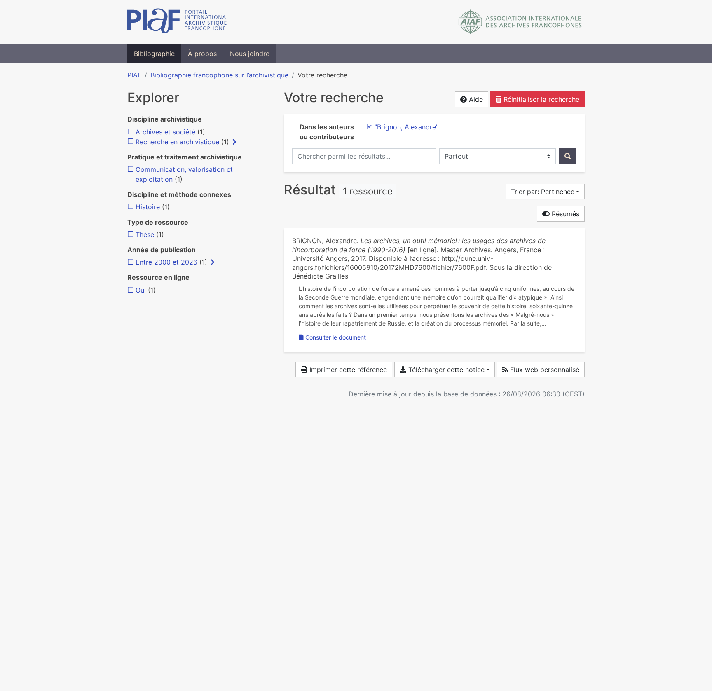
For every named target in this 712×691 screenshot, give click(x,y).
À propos (202, 53)
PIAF (134, 75)
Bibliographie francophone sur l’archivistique (219, 75)
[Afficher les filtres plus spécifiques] (234, 142)
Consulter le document (335, 337)
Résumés (564, 214)
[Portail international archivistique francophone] (178, 21)
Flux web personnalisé (543, 369)
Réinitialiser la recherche (540, 99)
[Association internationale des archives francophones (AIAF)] (520, 21)
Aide (475, 99)
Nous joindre (249, 53)
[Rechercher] (567, 156)
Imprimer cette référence (347, 369)
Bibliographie (154, 53)
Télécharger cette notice (445, 369)
